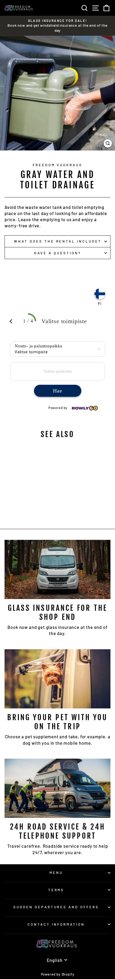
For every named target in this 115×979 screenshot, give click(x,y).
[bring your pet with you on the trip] (57, 679)
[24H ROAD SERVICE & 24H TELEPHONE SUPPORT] (57, 788)
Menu (56, 872)
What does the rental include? (57, 241)
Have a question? (57, 253)
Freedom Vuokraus (58, 165)
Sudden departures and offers (56, 907)
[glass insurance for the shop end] (57, 569)
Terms (56, 890)
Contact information (56, 924)
